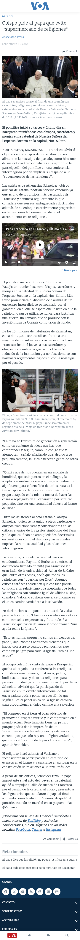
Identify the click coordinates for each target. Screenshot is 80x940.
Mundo (7, 16)
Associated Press (13, 37)
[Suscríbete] (48, 891)
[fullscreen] (74, 262)
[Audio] (29, 935)
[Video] (48, 935)
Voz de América (21, 234)
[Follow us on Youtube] (22, 891)
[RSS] (31, 891)
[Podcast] (39, 891)
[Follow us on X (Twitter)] (14, 891)
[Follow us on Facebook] (5, 891)
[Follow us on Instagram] (56, 891)
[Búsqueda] (67, 935)
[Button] (70, 51)
